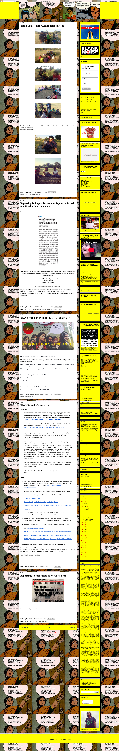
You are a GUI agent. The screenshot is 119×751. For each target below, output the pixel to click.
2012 (83, 538)
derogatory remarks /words (87, 597)
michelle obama (85, 627)
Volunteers (84, 672)
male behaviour (96, 621)
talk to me (94, 663)
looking (90, 620)
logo (86, 620)
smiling (95, 653)
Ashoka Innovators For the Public (87, 482)
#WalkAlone (94, 565)
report (95, 643)
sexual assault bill (93, 652)
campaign (83, 586)
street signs (92, 660)
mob (91, 627)
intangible (88, 615)
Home (49, 627)
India (85, 615)
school (96, 650)
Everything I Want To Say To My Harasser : (89, 274)
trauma (87, 668)
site (92, 653)
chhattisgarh (97, 587)
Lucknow (83, 369)
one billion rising (84, 634)
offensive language (94, 633)
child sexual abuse (89, 588)
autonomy (87, 576)
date (96, 593)
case (82, 587)
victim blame (83, 671)
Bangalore (83, 365)
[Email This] (49, 192)
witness (89, 673)
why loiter (84, 673)
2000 (83, 556)
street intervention (88, 659)
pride (98, 637)
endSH (82, 601)
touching (92, 667)
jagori (83, 616)
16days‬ (82, 566)
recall (91, 642)
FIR (81, 299)
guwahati (82, 610)
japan (93, 616)
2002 (83, 552)
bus (91, 585)
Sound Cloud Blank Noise (86, 404)
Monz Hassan (84, 629)
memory (94, 626)
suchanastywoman (94, 661)
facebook (82, 604)
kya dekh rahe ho (94, 618)
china (82, 589)
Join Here (83, 171)
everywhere (91, 602)
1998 (83, 557)
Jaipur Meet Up (36, 194)
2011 (83, 540)
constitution (83, 592)
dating (82, 594)
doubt (87, 600)
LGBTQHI (90, 619)
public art (88, 638)
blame (86, 579)
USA (96, 669)
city (90, 589)
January (85, 533)
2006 (83, 549)
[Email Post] (45, 192)
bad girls (92, 576)
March (85, 529)
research (84, 646)
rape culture (87, 641)
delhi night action (85, 596)
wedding (97, 672)
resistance (89, 646)
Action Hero (28, 194)
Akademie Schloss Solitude (86, 484)
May (84, 526)
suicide (49, 309)
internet (97, 615)
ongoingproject (91, 634)
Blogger (69, 739)
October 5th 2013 (86, 633)
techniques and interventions (88, 664)
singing (88, 653)
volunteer (97, 671)
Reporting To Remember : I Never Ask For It (44, 576)
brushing (87, 585)
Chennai (82, 368)
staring (82, 655)
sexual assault (85, 652)
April (85, 527)
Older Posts (72, 627)
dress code (92, 600)
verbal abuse (87, 670)
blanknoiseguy (85, 583)
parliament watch (91, 635)
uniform (86, 669)
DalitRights (92, 593)
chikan (83, 588)
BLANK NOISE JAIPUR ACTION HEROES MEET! (45, 318)
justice (83, 617)
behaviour (84, 577)
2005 (83, 550)
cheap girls (91, 587)
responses (89, 647)
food (82, 606)
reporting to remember (41, 621)
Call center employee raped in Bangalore (31, 609)
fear (93, 604)
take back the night (88, 663)
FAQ (90, 604)
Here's (91, 378)
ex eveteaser (91, 603)
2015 (83, 501)
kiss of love (88, 618)
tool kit (87, 667)
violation (88, 671)
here (82, 440)
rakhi (96, 640)
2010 (83, 542)
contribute (89, 592)
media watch (86, 625)
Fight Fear (88, 605)
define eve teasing (85, 595)
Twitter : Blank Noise (85, 402)
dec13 (86, 594)
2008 (83, 545)
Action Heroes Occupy (88, 572)
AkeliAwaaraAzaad (89, 573)
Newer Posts (24, 627)
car (91, 586)
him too (88, 612)
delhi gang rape (95, 595)
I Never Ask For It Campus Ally (87, 99)
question (92, 640)
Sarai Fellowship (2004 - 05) (86, 490)
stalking (95, 654)
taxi (98, 663)
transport (82, 668)
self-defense (93, 651)
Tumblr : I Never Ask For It (86, 389)
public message (94, 638)
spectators (91, 654)
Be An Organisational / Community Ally (88, 101)
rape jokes (93, 641)
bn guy (94, 584)
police (90, 637)
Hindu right (92, 612)
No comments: (39, 192)
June (84, 524)
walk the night (91, 672)
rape (82, 641)
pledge (86, 637)
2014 (83, 535)
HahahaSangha (94, 610)
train (96, 667)
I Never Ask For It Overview (86, 107)
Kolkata (82, 363)
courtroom (87, 593)
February (85, 531)
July (84, 522)
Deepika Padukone (94, 594)
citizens (86, 589)
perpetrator (94, 636)
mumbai (97, 629)
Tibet (83, 667)
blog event (83, 584)
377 (85, 566)
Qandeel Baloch (86, 640)
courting (82, 593)
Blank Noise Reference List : (35, 405)
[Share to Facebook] (53, 192)
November (86, 504)
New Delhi (83, 367)
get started (91, 606)
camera (95, 585)
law (85, 619)
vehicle (82, 670)
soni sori (86, 654)
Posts (84, 701)
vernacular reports (56, 309)
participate (87, 636)
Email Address (86, 74)
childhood (95, 588)
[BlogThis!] (50, 192)
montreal (97, 628)
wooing (93, 673)
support (86, 662)
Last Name (84, 83)
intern (93, 615)
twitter (82, 669)
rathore (86, 642)
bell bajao (90, 577)
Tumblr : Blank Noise (85, 396)
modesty (95, 627)
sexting (97, 651)
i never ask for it (36, 309)
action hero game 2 (92, 569)
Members (82, 626)
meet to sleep (93, 625)
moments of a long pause (90, 628)
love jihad (95, 620)
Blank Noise (91, 579)
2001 (83, 554)
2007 (83, 547)
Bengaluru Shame (90, 578)
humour (97, 612)
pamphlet (85, 635)
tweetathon (95, 668)
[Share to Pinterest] (55, 192)
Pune (82, 640)
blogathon (89, 584)
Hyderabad (83, 366)
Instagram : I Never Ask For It (86, 391)
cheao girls (86, 587)
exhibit (96, 603)
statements (87, 655)
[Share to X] (52, 192)
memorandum (88, 626)
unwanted (92, 669)
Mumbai (82, 364)
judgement (97, 616)
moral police (90, 629)
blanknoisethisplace (93, 583)
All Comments (86, 703)
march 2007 (87, 624)
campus (88, 586)
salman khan (92, 650)
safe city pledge (88, 648)
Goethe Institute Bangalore (86, 486)
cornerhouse (95, 592)
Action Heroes (94, 570)
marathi (44, 309)
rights (93, 647)
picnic (82, 637)
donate (83, 600)
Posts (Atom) (52, 632)
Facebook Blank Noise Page (86, 398)
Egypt (96, 600)
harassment (89, 611)
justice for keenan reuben (90, 617)
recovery (89, 643)
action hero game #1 (84, 569)
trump (90, 668)
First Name (84, 78)
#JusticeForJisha (87, 565)
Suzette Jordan (92, 662)
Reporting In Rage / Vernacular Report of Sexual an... (87, 512)
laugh (82, 619)
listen (94, 619)
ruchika (97, 647)
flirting (95, 605)
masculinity (93, 624)
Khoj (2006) (83, 488)
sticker (95, 656)
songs (82, 654)
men (98, 626)
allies (96, 573)
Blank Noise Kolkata (95, 580)
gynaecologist (88, 610)
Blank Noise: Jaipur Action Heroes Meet (42, 26)
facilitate (86, 604)
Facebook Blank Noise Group (86, 400)
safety (87, 650)
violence (92, 671)
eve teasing (87, 601)
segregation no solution (85, 651)
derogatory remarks (93, 596)
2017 (83, 498)
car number (95, 586)
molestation (83, 628)
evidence (96, 602)
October (85, 506)
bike (95, 578)
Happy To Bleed (83, 611)
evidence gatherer (84, 603)
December (86, 503)
